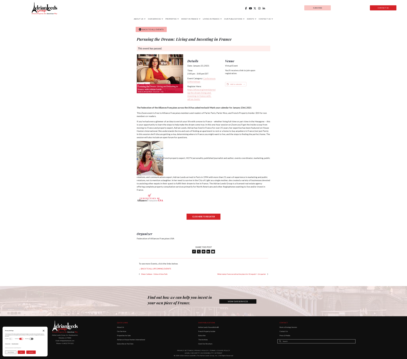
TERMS (212, 350)
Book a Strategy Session (288, 327)
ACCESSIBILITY (207, 353)
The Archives (203, 340)
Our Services (121, 331)
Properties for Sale (124, 335)
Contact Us (283, 331)
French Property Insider (206, 331)
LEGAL (187, 353)
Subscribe (202, 335)
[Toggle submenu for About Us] (145, 19)
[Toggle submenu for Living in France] (221, 19)
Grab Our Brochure (205, 344)
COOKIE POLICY (223, 350)
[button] (246, 8)
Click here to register (203, 216)
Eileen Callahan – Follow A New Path (154, 274)
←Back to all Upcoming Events (155, 269)
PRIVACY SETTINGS (185, 350)
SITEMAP (218, 353)
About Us (120, 327)
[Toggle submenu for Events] (255, 19)
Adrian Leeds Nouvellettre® (208, 327)
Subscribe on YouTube (125, 344)
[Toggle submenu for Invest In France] (199, 19)
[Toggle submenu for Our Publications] (244, 19)
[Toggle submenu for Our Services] (162, 19)
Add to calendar (236, 84)
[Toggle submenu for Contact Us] (272, 19)
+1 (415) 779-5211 (67, 343)
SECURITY (195, 353)
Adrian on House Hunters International (131, 340)
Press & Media (284, 335)
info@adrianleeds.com (67, 341)
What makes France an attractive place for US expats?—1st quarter (241, 274)
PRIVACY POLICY (201, 350)
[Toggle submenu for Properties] (178, 19)
